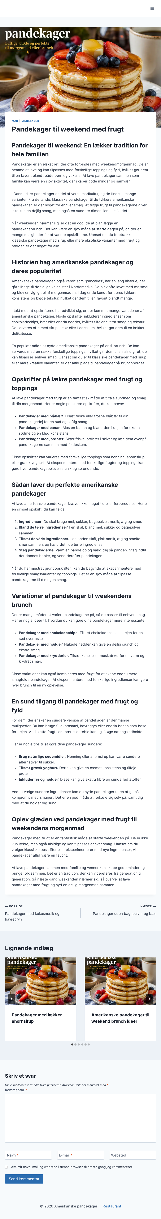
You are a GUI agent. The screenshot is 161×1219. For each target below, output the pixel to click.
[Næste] (149, 999)
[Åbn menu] (152, 8)
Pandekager (30, 120)
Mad (15, 120)
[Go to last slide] (11, 999)
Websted (118, 1155)
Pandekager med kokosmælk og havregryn (32, 913)
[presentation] (40, 981)
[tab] (72, 1044)
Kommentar (16, 1090)
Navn (13, 1155)
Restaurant (112, 1206)
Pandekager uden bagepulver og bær (124, 910)
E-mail (66, 1155)
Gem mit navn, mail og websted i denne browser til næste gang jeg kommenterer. (71, 1167)
